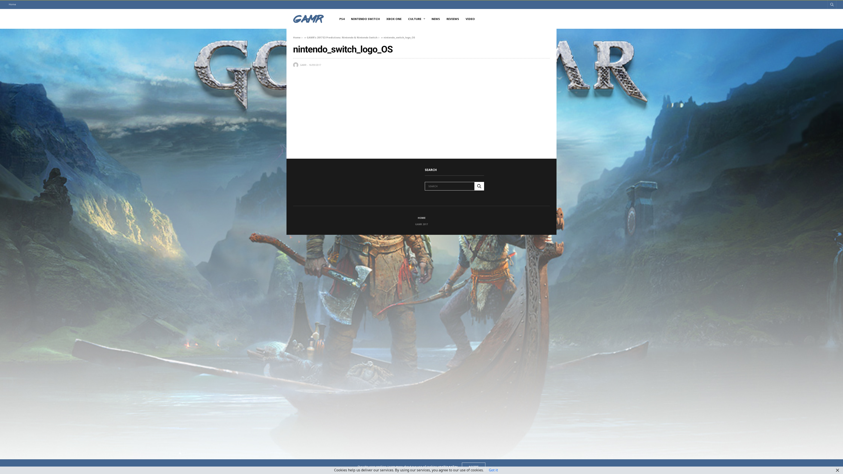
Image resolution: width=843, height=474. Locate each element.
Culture (414, 19)
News (436, 19)
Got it (493, 470)
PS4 (341, 19)
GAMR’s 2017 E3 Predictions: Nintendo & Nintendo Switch (342, 37)
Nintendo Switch (365, 19)
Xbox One (394, 19)
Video (470, 19)
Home (12, 4)
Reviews (453, 19)
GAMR (303, 64)
